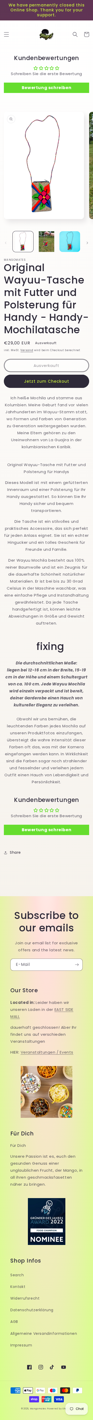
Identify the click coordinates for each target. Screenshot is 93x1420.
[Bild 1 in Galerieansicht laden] (23, 241)
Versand (26, 350)
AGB (14, 1321)
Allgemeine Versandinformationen (43, 1333)
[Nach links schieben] (5, 243)
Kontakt (17, 1286)
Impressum (21, 1345)
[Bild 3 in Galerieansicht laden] (69, 241)
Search (17, 1275)
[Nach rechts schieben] (87, 243)
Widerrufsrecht (25, 1298)
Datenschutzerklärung (31, 1310)
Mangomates (38, 1408)
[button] (6, 34)
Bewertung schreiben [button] (46, 88)
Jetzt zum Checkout (46, 381)
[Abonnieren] (76, 965)
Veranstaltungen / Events (47, 1052)
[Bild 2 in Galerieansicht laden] (46, 241)
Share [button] (15, 852)
